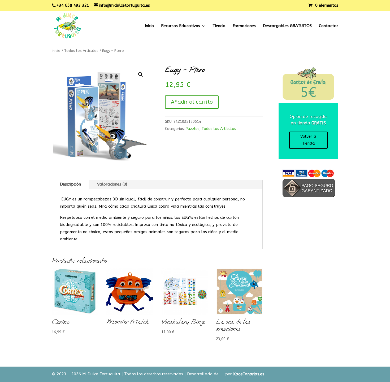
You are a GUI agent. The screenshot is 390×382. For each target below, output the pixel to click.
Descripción (70, 184)
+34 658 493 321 (72, 5)
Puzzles (193, 129)
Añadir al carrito (192, 102)
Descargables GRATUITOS (287, 26)
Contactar (328, 26)
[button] (140, 74)
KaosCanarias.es (248, 374)
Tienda (219, 26)
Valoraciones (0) (112, 184)
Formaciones (244, 26)
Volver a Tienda (308, 140)
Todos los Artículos (81, 50)
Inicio (149, 26)
